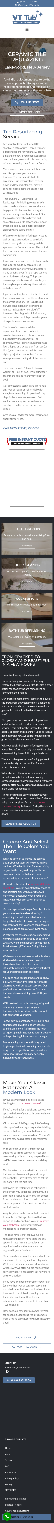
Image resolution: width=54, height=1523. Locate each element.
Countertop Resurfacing (17, 1510)
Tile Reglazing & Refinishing (19, 1516)
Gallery (8, 1484)
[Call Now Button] (7, 1516)
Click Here (27, 545)
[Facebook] (7, 1371)
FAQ (7, 1466)
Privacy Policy (12, 1478)
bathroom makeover (29, 1103)
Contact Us (10, 1472)
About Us (9, 1454)
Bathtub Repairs (13, 1504)
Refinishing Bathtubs (15, 1498)
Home (8, 1448)
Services (9, 1460)
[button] (27, 29)
